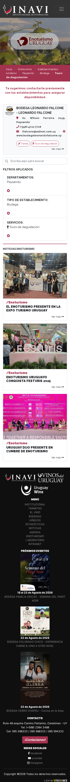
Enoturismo (35, 536)
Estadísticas (35, 524)
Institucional (35, 504)
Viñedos (35, 520)
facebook (36, 753)
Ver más (56, 148)
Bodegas (35, 516)
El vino (35, 512)
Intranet (35, 544)
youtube (36, 758)
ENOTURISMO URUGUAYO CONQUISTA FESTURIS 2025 (28, 379)
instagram (36, 762)
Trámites (35, 508)
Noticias (35, 528)
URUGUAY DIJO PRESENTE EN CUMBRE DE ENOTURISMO (29, 449)
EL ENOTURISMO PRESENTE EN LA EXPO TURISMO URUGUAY (33, 308)
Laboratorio (35, 540)
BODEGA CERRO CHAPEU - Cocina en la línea (35, 710)
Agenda (35, 532)
